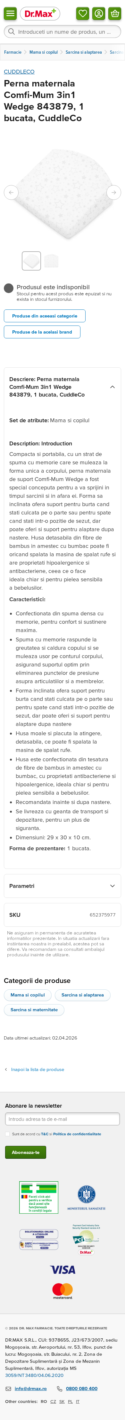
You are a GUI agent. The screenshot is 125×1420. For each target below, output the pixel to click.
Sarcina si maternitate (34, 1009)
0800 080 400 (81, 1388)
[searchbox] (62, 31)
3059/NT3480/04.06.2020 (34, 1375)
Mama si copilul (28, 994)
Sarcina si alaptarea (83, 994)
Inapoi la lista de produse (37, 1069)
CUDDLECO (19, 71)
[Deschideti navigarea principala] (10, 13)
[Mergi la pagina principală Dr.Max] (40, 13)
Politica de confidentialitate (77, 1134)
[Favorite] (82, 13)
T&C (44, 1134)
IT (77, 1401)
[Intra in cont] (98, 13)
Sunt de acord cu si (56, 1134)
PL (70, 1401)
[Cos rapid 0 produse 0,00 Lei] (114, 13)
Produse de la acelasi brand (42, 332)
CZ (53, 1401)
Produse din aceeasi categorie (44, 315)
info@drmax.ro (31, 1388)
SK (62, 1401)
